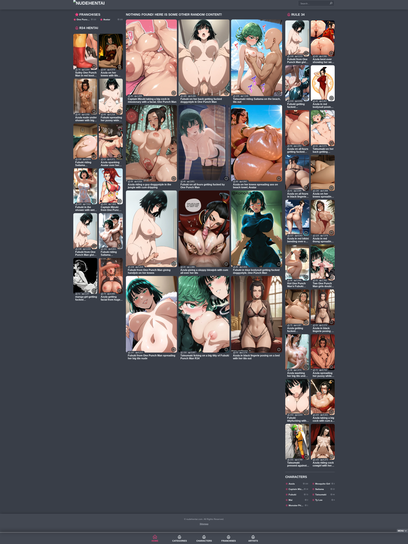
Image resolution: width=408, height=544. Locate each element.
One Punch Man (86, 19)
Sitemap (204, 524)
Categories (179, 541)
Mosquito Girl (325, 483)
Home (155, 541)
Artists (253, 541)
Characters (204, 541)
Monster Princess (298, 505)
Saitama (325, 489)
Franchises (228, 541)
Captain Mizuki (298, 489)
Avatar (113, 19)
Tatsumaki (325, 494)
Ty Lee (325, 500)
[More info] (173, 93)
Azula (298, 483)
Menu (401, 531)
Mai (298, 500)
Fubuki (298, 494)
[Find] (331, 3)
